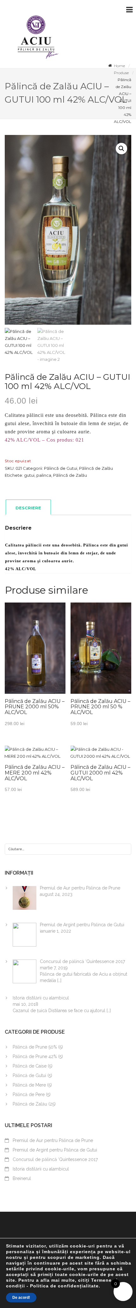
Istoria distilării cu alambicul (41, 1168)
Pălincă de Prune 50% (35, 1047)
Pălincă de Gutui (60, 468)
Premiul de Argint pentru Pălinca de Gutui (55, 1149)
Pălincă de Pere (29, 1094)
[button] (121, 148)
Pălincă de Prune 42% (35, 1056)
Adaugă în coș (35, 656)
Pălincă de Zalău (96, 468)
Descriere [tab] (28, 507)
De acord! (21, 1297)
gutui (29, 475)
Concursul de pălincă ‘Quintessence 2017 (55, 1159)
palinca (43, 475)
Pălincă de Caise (29, 1066)
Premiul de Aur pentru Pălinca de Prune (53, 1140)
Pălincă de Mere (29, 1085)
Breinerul (22, 1178)
